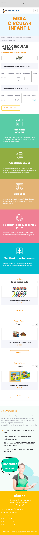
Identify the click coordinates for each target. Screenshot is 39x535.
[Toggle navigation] (35, 10)
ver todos (19, 310)
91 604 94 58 (19, 509)
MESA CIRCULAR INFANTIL (9, 40)
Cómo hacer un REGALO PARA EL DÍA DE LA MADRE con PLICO (19, 444)
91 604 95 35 (9, 509)
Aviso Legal (5, 516)
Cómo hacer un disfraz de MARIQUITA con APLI (19, 431)
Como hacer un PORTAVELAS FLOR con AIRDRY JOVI (18, 450)
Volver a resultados (10, 108)
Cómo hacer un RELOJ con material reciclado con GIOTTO (17, 438)
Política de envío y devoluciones (12, 525)
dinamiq (20, 533)
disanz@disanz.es (11, 512)
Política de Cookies (7, 519)
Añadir (35, 78)
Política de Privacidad (8, 522)
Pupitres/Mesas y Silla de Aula (23, 37)
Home (3, 37)
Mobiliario (9, 37)
